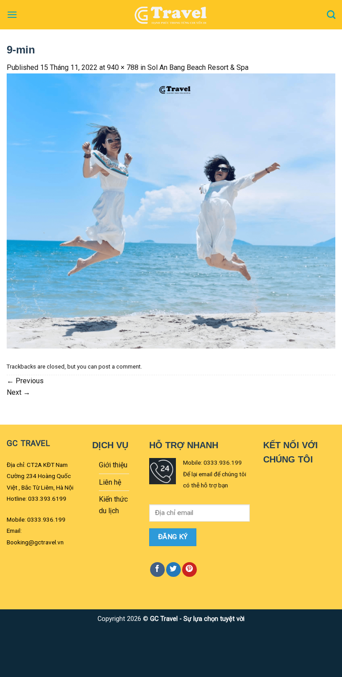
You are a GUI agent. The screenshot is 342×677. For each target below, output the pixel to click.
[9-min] (171, 210)
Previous (25, 381)
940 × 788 (122, 67)
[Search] (331, 14)
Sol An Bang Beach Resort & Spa (197, 67)
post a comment (119, 366)
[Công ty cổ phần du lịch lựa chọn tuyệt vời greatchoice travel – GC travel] (171, 14)
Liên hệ (110, 482)
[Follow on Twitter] (173, 569)
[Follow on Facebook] (157, 569)
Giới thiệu (113, 465)
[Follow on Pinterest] (189, 569)
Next (18, 392)
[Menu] (12, 14)
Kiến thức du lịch (113, 505)
